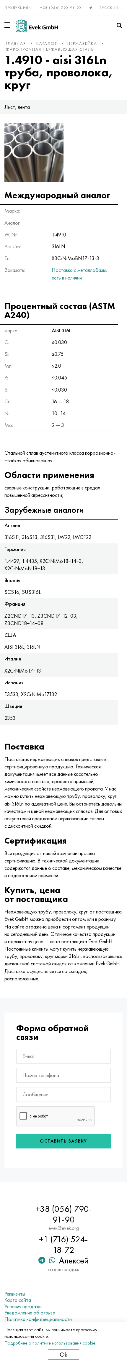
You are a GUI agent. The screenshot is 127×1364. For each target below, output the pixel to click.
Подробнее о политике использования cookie (49, 1343)
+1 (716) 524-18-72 (63, 1244)
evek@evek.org (63, 1228)
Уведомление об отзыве (29, 1312)
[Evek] (37, 25)
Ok (63, 1354)
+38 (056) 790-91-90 (61, 7)
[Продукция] (8, 25)
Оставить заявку (63, 1141)
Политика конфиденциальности (38, 1319)
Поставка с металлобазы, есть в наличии (79, 274)
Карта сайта (17, 1300)
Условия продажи (23, 1306)
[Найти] (119, 25)
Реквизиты (14, 1294)
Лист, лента (17, 106)
